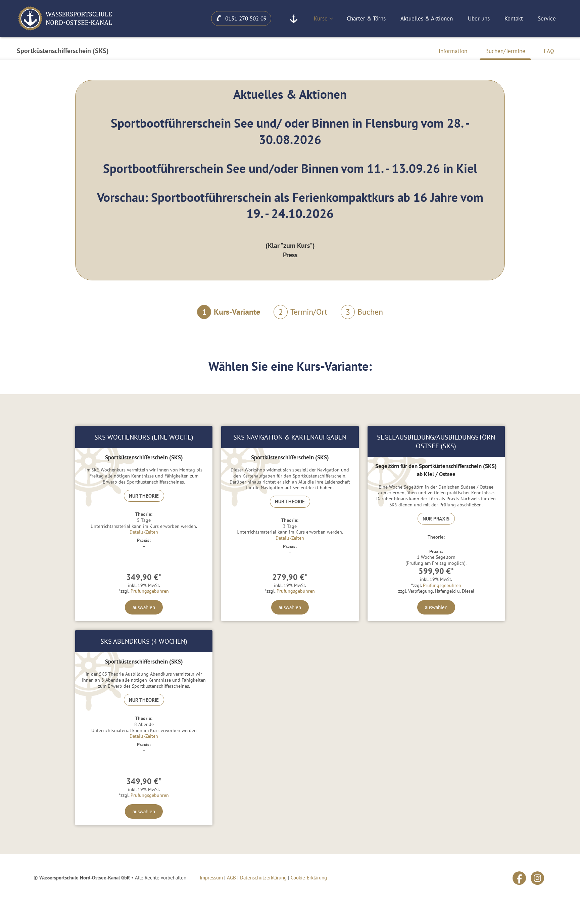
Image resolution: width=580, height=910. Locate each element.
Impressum (211, 877)
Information (453, 51)
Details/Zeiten (144, 532)
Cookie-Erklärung (309, 877)
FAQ (549, 51)
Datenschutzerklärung (263, 877)
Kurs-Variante (231, 312)
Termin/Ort (303, 312)
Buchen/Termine (505, 51)
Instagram (537, 878)
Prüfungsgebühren (150, 591)
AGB (231, 877)
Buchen (364, 312)
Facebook (519, 878)
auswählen (144, 607)
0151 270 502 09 (246, 18)
